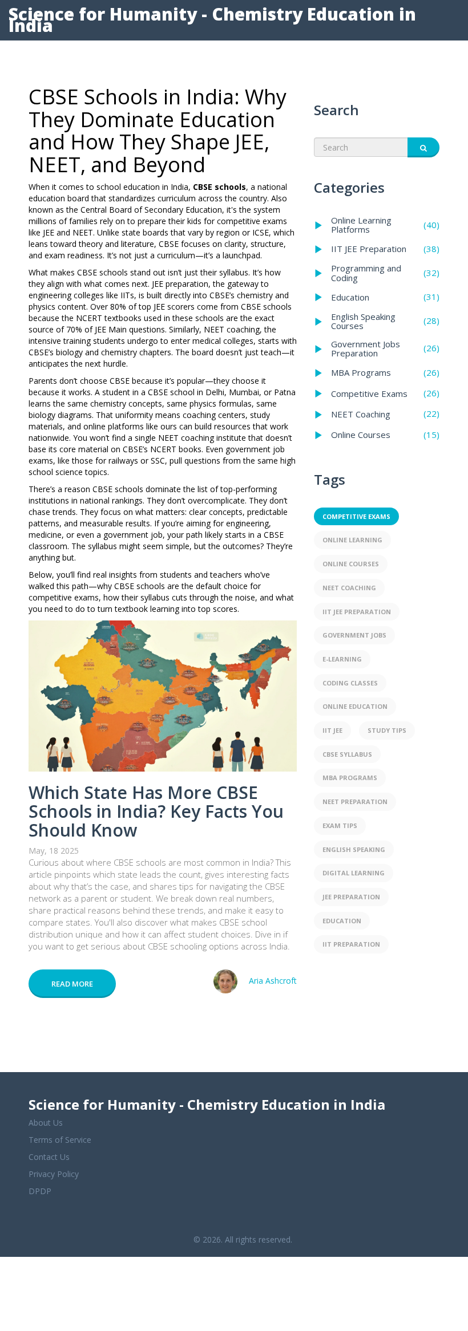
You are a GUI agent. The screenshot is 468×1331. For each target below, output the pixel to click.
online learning (352, 539)
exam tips (339, 825)
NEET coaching (349, 587)
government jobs (354, 635)
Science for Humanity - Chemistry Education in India (212, 19)
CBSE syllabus (347, 754)
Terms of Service (60, 1139)
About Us (46, 1122)
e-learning (342, 659)
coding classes (350, 683)
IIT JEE (332, 730)
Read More (72, 984)
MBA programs (349, 777)
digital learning (353, 873)
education (341, 920)
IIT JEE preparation (356, 611)
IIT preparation (351, 944)
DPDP (40, 1191)
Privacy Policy (54, 1173)
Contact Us (49, 1156)
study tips (387, 730)
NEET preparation (355, 801)
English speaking (353, 849)
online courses (350, 563)
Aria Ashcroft (273, 980)
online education (355, 706)
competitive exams (356, 516)
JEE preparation (351, 896)
